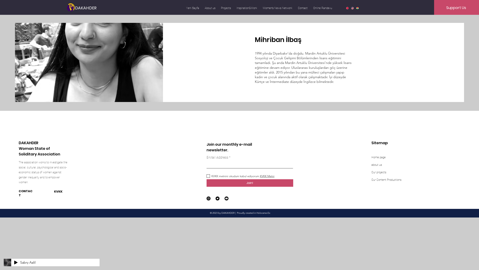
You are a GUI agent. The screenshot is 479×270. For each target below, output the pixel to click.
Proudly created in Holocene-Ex (253, 213)
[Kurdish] (357, 8)
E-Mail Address (217, 157)
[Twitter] (217, 198)
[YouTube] (226, 198)
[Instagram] (208, 198)
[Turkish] (347, 8)
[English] (352, 8)
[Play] (16, 262)
